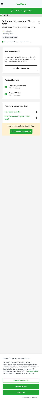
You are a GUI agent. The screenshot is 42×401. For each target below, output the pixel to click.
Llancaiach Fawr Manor (17, 86)
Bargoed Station (14, 93)
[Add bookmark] (39, 22)
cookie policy (33, 371)
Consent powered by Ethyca (29, 397)
